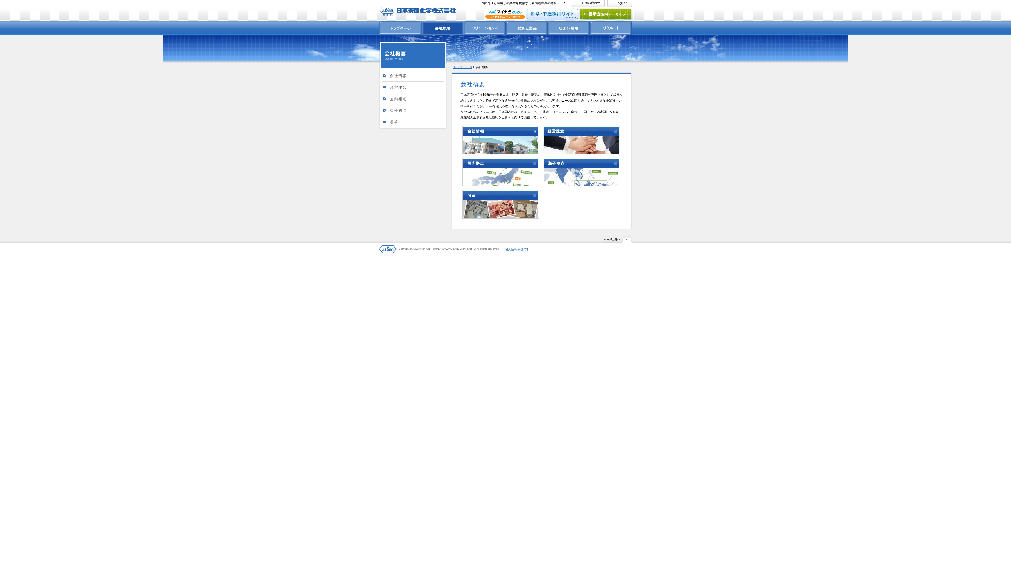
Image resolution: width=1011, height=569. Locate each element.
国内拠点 (398, 99)
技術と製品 (527, 28)
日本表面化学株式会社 (417, 11)
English (619, 3)
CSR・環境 (569, 28)
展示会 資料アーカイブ (606, 14)
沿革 (394, 122)
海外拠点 (398, 110)
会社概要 (443, 28)
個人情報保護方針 (517, 249)
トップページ (400, 28)
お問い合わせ (588, 3)
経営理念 (398, 87)
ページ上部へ (617, 240)
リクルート (611, 28)
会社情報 (398, 75)
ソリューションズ (485, 28)
